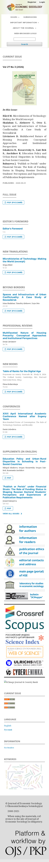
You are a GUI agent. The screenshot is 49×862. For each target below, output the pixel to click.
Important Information (23, 22)
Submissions (30, 17)
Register (32, 2)
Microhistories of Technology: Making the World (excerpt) (24, 260)
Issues (14, 17)
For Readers (9, 747)
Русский (8, 729)
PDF (9, 478)
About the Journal (24, 28)
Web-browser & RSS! (25, 33)
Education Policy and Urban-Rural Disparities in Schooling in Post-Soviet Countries (24, 461)
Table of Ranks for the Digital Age (24, 375)
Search (24, 44)
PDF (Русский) (14, 202)
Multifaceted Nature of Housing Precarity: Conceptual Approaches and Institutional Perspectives (24, 335)
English (7, 725)
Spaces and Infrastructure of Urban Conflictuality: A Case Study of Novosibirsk (24, 297)
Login (42, 2)
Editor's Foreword (13, 228)
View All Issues (11, 513)
